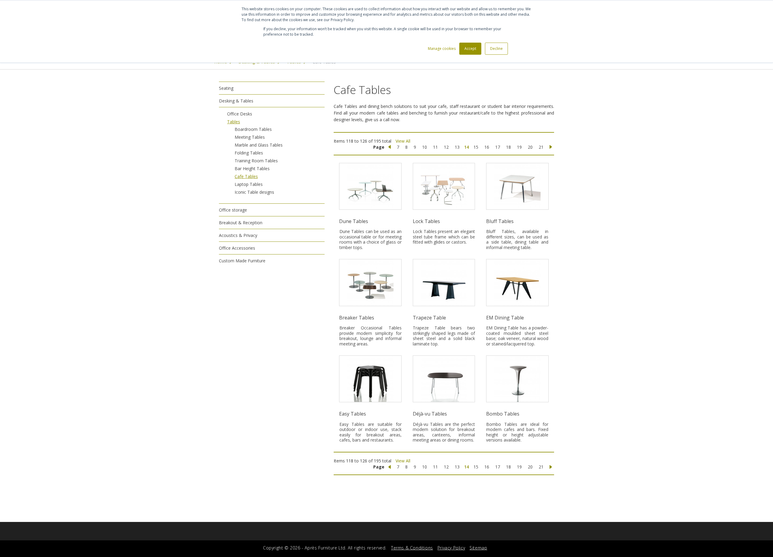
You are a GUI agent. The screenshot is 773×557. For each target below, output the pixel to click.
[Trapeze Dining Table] (443, 282)
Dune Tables (353, 221)
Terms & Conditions (412, 548)
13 (457, 147)
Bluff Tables (500, 221)
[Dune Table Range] (370, 186)
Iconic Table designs (254, 192)
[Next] (550, 147)
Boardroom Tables (253, 129)
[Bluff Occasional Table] (517, 186)
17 (497, 147)
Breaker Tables (356, 317)
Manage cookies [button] (442, 48)
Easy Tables (352, 413)
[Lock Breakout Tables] (443, 186)
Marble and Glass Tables (259, 145)
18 (508, 147)
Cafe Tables (246, 176)
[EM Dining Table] (517, 282)
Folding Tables (249, 153)
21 (541, 147)
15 (475, 147)
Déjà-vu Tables (430, 413)
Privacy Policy (451, 548)
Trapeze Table (429, 317)
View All (403, 141)
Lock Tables (426, 221)
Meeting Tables (250, 137)
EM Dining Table (505, 317)
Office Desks (239, 114)
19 (519, 147)
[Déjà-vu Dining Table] (443, 378)
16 (486, 147)
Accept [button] (470, 48)
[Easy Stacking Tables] (370, 378)
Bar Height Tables (252, 168)
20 (530, 147)
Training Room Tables (256, 161)
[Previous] (389, 147)
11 (435, 147)
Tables (233, 122)
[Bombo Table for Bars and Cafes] (517, 378)
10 (424, 147)
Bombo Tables (502, 413)
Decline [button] (496, 48)
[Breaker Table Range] (370, 282)
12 (446, 147)
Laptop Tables (249, 184)
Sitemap (478, 548)
